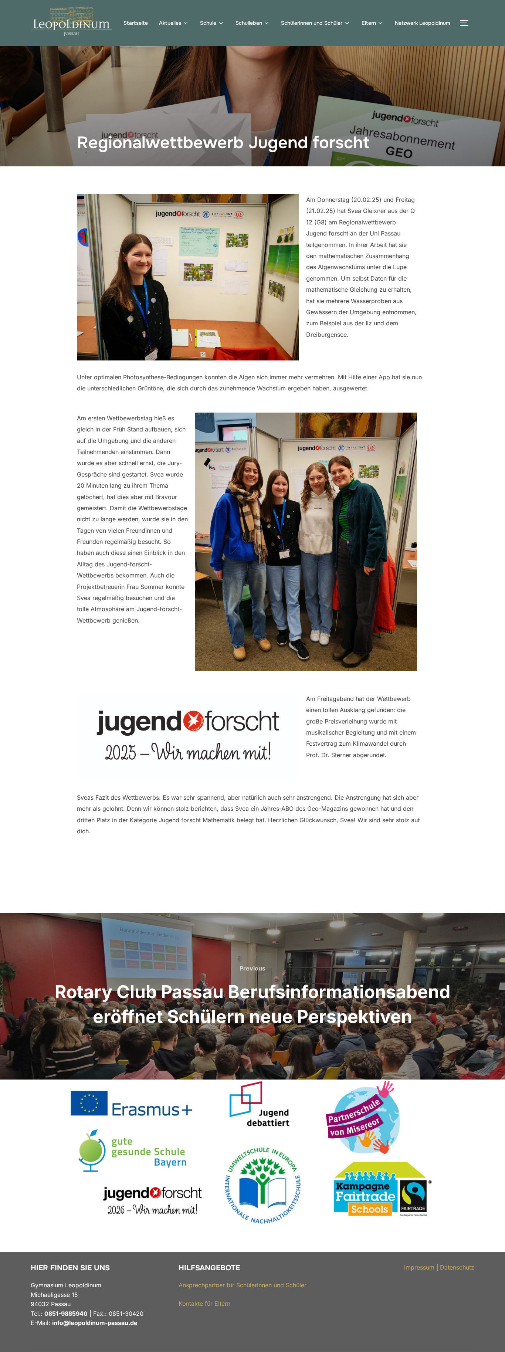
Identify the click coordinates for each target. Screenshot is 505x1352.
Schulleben (248, 23)
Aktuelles (170, 23)
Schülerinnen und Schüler (311, 23)
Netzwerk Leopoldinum (422, 23)
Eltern (369, 23)
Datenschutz (457, 1267)
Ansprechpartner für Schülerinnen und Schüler (242, 1285)
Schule (208, 23)
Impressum (419, 1267)
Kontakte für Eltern (204, 1303)
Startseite (135, 23)
